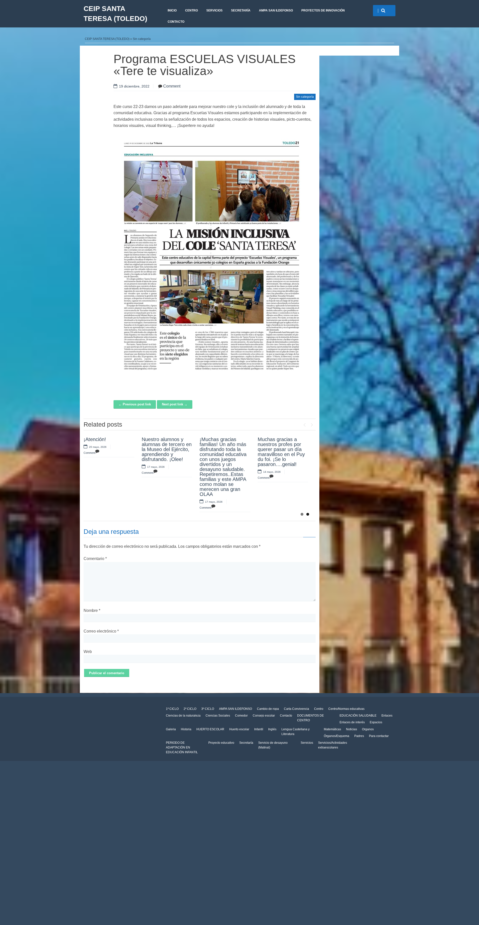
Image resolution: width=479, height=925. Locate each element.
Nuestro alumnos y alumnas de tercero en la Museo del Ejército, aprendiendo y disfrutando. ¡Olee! (167, 449)
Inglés (272, 729)
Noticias (351, 729)
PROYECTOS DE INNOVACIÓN (323, 10)
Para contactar (379, 736)
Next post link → (174, 404)
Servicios (307, 742)
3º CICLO (207, 709)
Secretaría (240, 10)
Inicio (172, 10)
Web (88, 651)
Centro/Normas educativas (346, 709)
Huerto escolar (239, 729)
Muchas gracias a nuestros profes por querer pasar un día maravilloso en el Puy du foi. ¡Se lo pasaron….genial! (281, 452)
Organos (368, 729)
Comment (171, 86)
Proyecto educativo (221, 742)
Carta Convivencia (296, 709)
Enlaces (386, 715)
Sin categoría (142, 39)
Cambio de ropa (268, 709)
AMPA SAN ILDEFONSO (276, 10)
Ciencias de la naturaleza (183, 715)
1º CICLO (172, 709)
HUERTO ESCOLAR (210, 729)
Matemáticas (332, 729)
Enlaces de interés (352, 722)
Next (312, 423)
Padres (359, 736)
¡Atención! (95, 439)
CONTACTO (176, 21)
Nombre (92, 610)
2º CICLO (190, 709)
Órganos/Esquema (336, 736)
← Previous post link (135, 404)
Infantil (258, 729)
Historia (186, 729)
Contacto (286, 715)
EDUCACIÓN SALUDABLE (358, 715)
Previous (304, 423)
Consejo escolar (264, 715)
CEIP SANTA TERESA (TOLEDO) (115, 13)
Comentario (95, 558)
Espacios (376, 722)
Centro (318, 709)
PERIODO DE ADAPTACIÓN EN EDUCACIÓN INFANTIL (182, 747)
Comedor (241, 715)
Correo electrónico (101, 631)
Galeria (171, 729)
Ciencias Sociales (218, 715)
